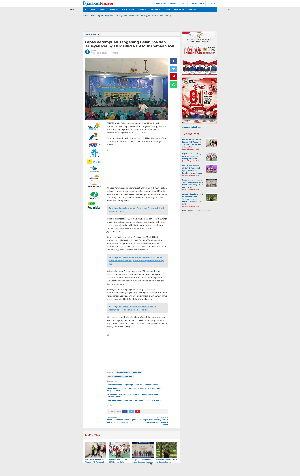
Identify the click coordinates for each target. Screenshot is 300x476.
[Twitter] (132, 411)
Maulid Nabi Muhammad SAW (120, 376)
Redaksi (200, 211)
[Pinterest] (138, 411)
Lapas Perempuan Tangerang (128, 372)
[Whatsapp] (174, 84)
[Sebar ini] (174, 61)
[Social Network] (211, 3)
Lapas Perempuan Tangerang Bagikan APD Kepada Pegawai (132, 384)
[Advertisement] (72, 46)
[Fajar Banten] (98, 3)
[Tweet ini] (174, 69)
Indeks (207, 211)
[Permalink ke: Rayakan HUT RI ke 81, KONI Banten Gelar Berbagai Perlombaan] (119, 450)
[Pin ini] (174, 76)
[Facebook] (125, 411)
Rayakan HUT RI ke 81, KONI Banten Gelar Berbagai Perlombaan (118, 462)
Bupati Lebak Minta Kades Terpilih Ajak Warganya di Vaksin (121, 419)
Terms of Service (188, 213)
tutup (72, 9)
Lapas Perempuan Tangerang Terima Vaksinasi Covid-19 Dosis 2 (134, 400)
